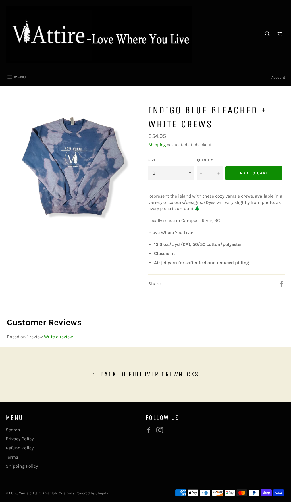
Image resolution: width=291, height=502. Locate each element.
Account (278, 77)
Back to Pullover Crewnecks (148, 374)
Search (13, 429)
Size (152, 160)
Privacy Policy (20, 438)
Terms (12, 457)
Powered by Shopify (92, 493)
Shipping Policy (22, 466)
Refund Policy (20, 448)
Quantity (205, 160)
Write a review (58, 336)
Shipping (157, 144)
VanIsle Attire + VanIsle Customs (46, 493)
